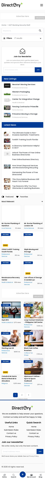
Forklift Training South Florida (25, 139)
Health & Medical (18, 102)
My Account (31, 477)
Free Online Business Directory (25, 159)
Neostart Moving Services (23, 84)
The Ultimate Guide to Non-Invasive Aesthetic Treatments (25, 134)
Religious (5, 383)
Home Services (17, 110)
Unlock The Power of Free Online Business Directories (26, 153)
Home (4, 25)
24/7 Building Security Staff (19, 25)
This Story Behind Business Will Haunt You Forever (25, 180)
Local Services (6, 228)
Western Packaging (21, 92)
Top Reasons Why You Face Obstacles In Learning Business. (26, 187)
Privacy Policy (34, 456)
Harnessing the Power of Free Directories (25, 173)
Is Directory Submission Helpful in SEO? (25, 146)
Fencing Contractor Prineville (25, 106)
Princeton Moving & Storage (24, 114)
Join (38, 70)
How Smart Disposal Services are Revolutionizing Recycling (25, 166)
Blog (40, 477)
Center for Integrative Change (26, 99)
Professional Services (20, 88)
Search (13, 477)
